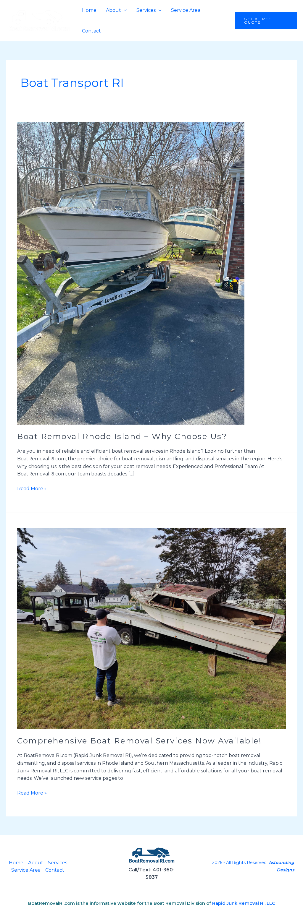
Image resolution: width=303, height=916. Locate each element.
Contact (91, 31)
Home (89, 10)
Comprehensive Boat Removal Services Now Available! (139, 741)
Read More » (32, 488)
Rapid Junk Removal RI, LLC (243, 903)
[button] (266, 20)
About (113, 10)
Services (146, 10)
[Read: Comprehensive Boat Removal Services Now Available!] (151, 628)
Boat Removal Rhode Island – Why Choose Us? (122, 436)
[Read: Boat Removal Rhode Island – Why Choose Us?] (130, 273)
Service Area (185, 10)
